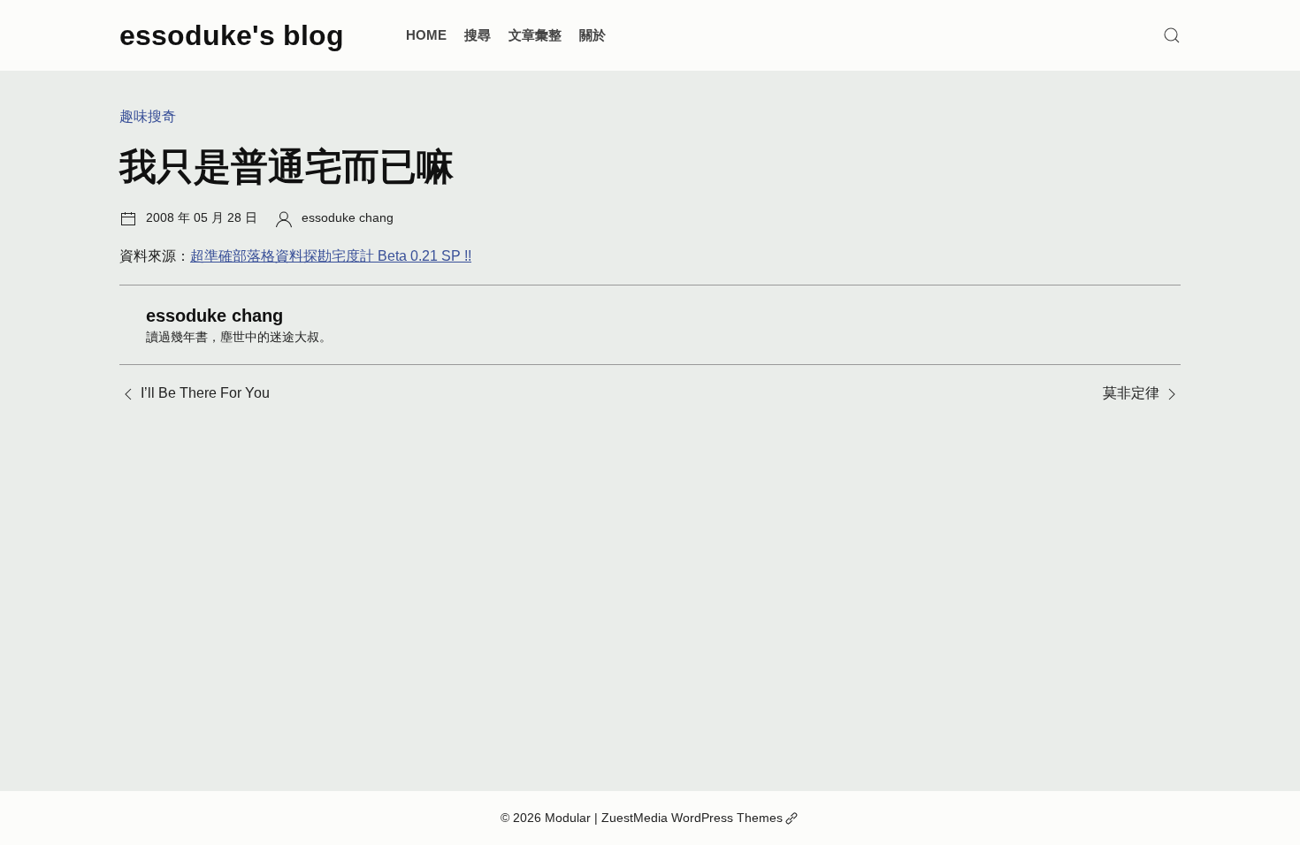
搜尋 (477, 34)
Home (426, 34)
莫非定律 (1131, 392)
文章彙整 (535, 34)
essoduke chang (348, 217)
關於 (592, 34)
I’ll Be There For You (205, 392)
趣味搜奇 (147, 116)
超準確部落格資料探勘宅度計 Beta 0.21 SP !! (330, 255)
